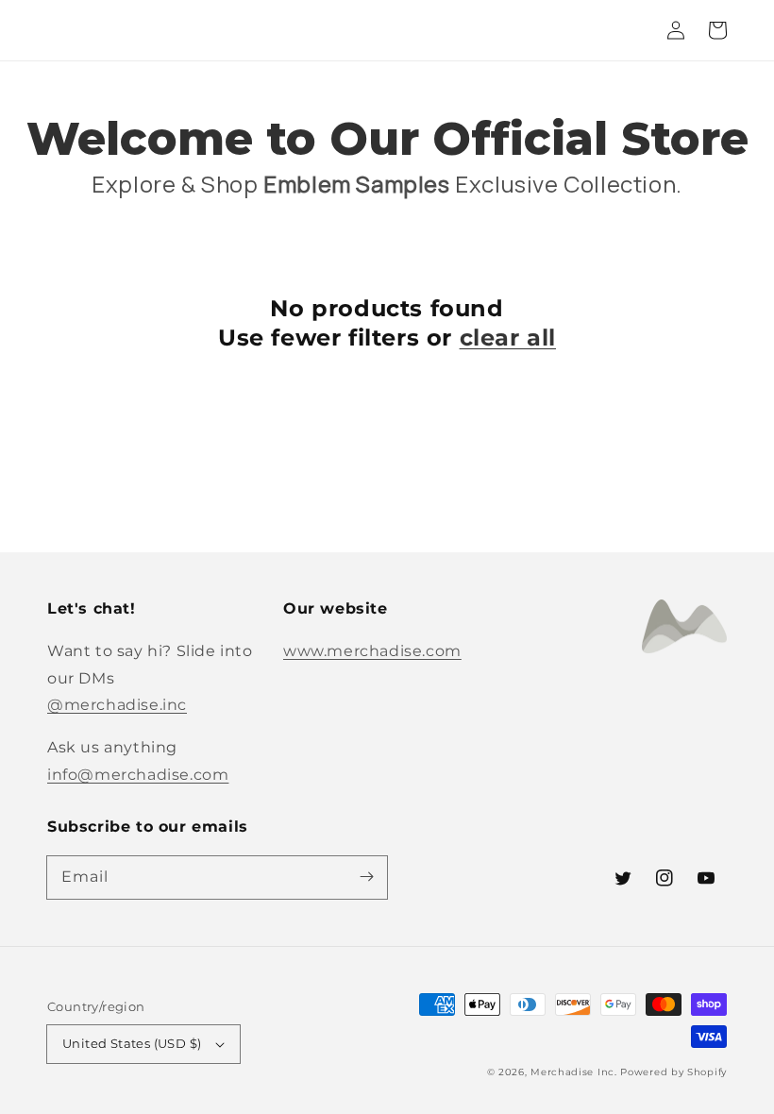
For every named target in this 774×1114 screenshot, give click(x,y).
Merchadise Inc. (573, 1072)
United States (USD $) (131, 1043)
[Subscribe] (366, 877)
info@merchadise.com (137, 775)
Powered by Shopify (673, 1072)
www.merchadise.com (372, 651)
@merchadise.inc (117, 705)
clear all (508, 337)
